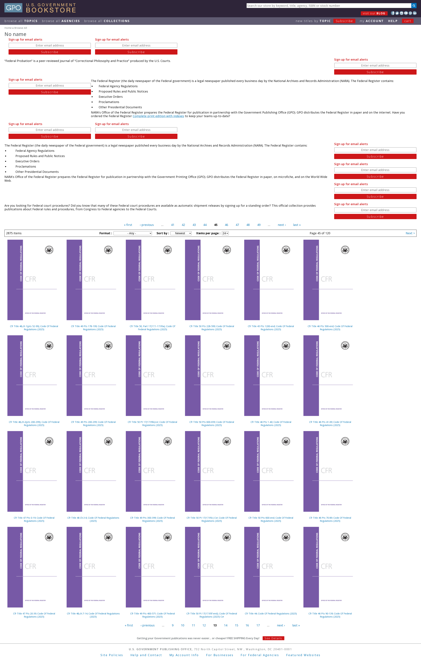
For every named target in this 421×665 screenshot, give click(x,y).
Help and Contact (146, 655)
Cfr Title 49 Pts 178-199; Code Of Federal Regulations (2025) (93, 328)
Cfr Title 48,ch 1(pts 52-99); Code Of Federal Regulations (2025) (34, 328)
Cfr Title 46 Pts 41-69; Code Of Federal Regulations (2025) (330, 423)
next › (282, 225)
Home (8, 27)
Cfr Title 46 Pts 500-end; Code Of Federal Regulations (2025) (330, 328)
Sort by (162, 233)
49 (258, 225)
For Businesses (220, 655)
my (372, 21)
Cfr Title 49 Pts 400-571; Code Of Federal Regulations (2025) (152, 615)
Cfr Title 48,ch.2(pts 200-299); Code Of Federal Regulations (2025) (34, 423)
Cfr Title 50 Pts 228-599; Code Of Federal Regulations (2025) (211, 328)
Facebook (393, 13)
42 (183, 225)
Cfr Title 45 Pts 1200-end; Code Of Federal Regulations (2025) (271, 328)
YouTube (406, 13)
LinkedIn (415, 13)
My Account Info (184, 655)
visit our (374, 13)
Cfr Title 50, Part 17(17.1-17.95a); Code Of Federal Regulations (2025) (152, 328)
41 (172, 225)
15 (236, 625)
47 (237, 225)
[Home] (41, 11)
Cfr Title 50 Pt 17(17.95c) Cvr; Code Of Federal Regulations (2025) (212, 519)
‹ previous (147, 225)
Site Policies (111, 655)
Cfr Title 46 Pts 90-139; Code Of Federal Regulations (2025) (330, 615)
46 (226, 225)
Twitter (397, 13)
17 (258, 625)
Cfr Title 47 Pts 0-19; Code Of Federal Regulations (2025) (34, 519)
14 (225, 625)
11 (193, 625)
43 (194, 225)
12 (204, 625)
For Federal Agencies (260, 655)
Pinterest (410, 13)
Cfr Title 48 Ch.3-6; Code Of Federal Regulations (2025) (93, 519)
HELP (393, 21)
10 (182, 625)
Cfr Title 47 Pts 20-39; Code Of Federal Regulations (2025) (34, 615)
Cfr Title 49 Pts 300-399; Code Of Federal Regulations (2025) (152, 519)
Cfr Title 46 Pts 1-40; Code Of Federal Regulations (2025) (271, 423)
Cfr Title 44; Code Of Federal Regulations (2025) (271, 613)
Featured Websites (303, 655)
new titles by (324, 21)
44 (205, 225)
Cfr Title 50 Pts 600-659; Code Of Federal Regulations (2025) (211, 423)
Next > (410, 233)
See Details (273, 638)
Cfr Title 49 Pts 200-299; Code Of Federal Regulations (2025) (93, 423)
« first (128, 225)
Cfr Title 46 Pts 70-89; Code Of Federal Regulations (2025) (330, 519)
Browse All (21, 21)
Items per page (208, 233)
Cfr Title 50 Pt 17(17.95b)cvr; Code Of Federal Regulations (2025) (152, 423)
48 (248, 225)
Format (105, 233)
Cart (407, 21)
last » (297, 225)
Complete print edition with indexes (158, 116)
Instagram (401, 13)
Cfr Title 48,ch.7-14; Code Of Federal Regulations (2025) (93, 615)
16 (247, 625)
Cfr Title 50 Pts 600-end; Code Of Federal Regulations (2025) (270, 519)
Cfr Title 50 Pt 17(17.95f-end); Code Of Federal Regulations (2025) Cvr (211, 615)
